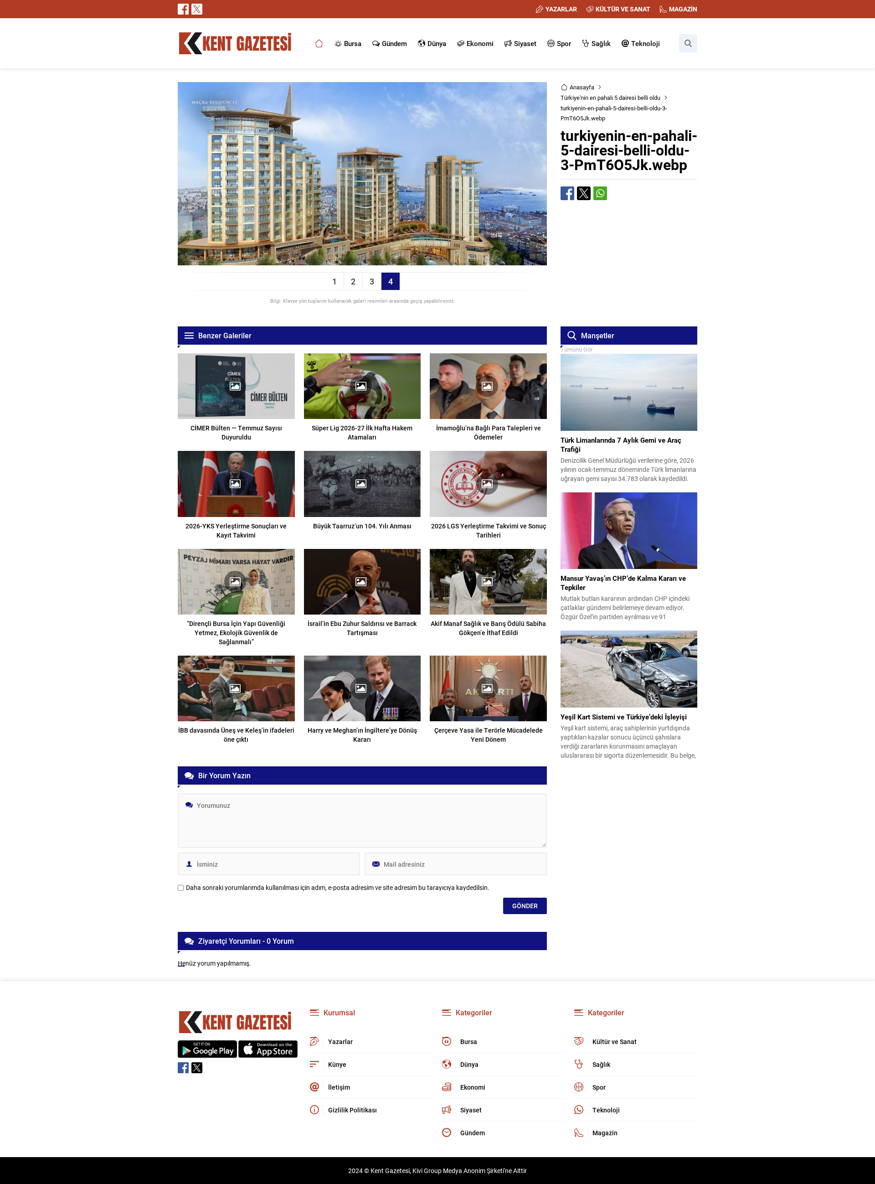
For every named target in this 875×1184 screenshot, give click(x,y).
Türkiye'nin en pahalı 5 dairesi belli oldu (610, 97)
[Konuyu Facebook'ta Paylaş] (567, 193)
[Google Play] (207, 1053)
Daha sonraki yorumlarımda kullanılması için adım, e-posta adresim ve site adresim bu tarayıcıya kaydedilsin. (337, 887)
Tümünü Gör (576, 349)
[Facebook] (183, 9)
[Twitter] (196, 9)
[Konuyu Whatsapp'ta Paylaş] (600, 193)
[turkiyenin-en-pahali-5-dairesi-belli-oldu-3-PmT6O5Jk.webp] (362, 261)
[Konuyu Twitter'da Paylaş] (584, 193)
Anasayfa (582, 87)
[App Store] (268, 1053)
